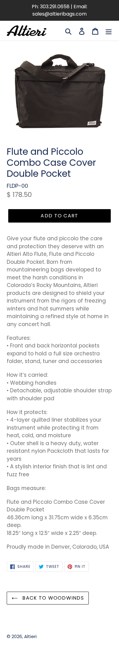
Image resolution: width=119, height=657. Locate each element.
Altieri (30, 636)
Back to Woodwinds (52, 597)
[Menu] (108, 31)
